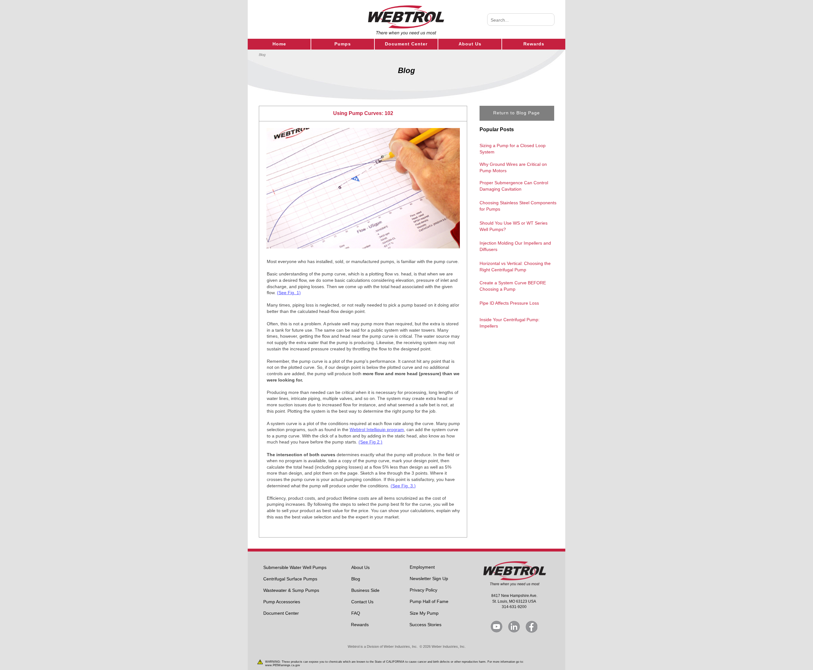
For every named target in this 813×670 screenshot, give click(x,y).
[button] (363, 113)
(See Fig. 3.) (403, 485)
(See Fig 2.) (370, 441)
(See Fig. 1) (289, 292)
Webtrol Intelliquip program (377, 429)
